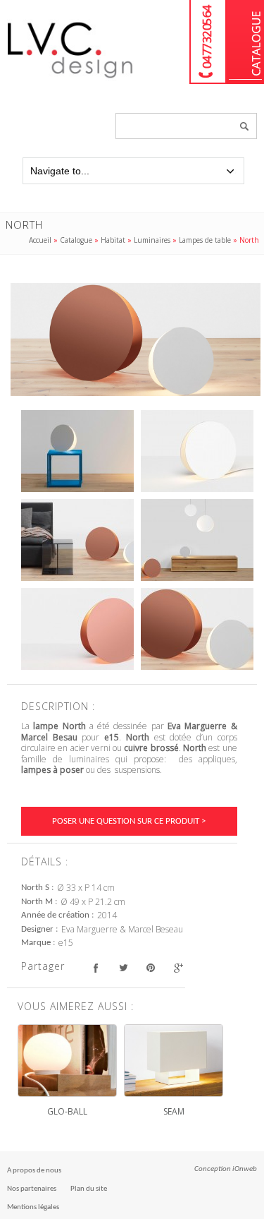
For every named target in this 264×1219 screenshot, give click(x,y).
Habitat (113, 240)
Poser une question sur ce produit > (129, 821)
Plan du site (88, 1189)
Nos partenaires (31, 1189)
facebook (95, 968)
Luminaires (152, 240)
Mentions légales (33, 1207)
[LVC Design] (70, 79)
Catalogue (245, 42)
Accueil (40, 240)
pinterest (150, 968)
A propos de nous (34, 1171)
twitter (122, 968)
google (177, 968)
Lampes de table (205, 240)
